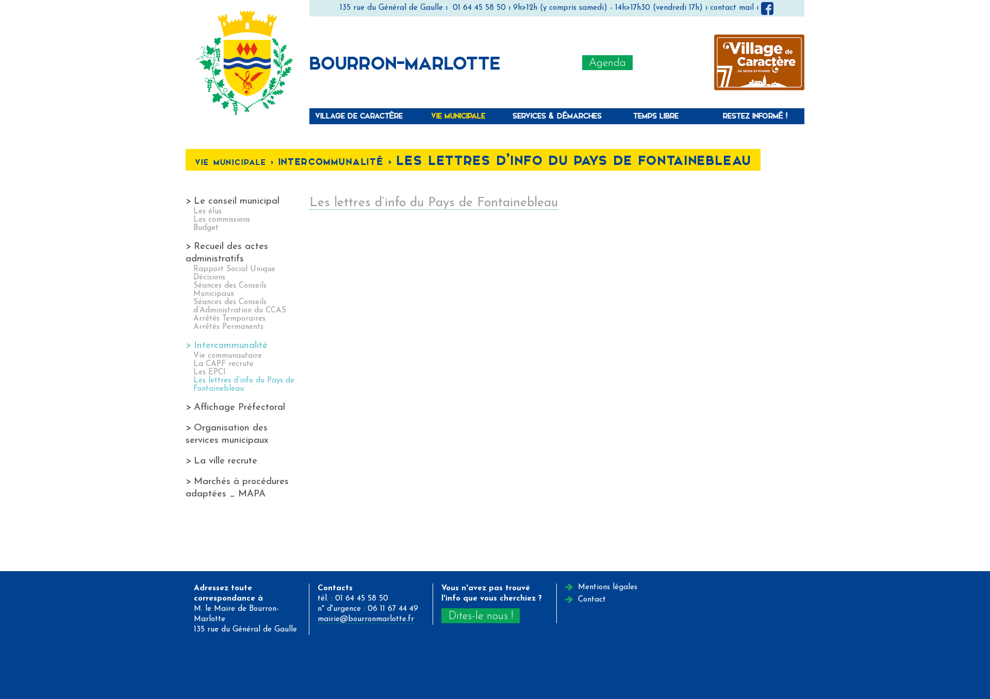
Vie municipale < (236, 162)
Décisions (209, 277)
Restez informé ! (755, 115)
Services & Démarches (557, 115)
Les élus (207, 211)
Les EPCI (209, 372)
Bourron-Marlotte (404, 62)
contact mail (732, 8)
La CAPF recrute (223, 364)
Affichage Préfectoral (239, 407)
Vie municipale (458, 115)
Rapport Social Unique (234, 269)
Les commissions (221, 220)
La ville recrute (225, 461)
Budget (206, 228)
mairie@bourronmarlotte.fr (366, 619)
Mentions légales (607, 587)
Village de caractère (359, 115)
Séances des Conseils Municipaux (230, 290)
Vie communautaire (227, 356)
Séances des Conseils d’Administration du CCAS (239, 306)
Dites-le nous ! (480, 616)
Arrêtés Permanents (228, 327)
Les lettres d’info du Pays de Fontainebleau (433, 202)
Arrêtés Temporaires (229, 319)
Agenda (607, 63)
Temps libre (656, 115)
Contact (592, 600)
